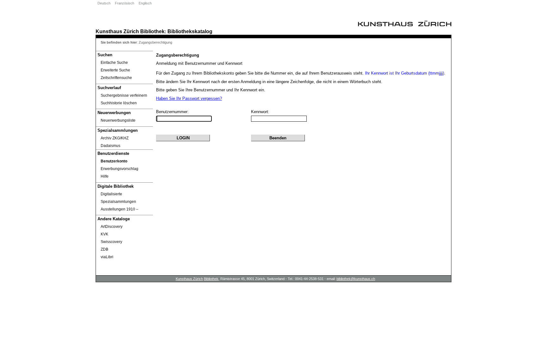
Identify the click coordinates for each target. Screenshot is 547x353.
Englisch (145, 3)
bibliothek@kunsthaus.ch (355, 279)
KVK (104, 234)
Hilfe (105, 176)
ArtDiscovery (112, 226)
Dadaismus (110, 145)
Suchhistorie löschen (119, 103)
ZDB (104, 249)
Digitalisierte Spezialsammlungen (118, 198)
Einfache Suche (114, 62)
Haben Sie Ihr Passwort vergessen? (189, 98)
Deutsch (103, 3)
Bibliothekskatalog (189, 31)
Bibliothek (152, 31)
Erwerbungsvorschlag (119, 169)
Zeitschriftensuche (116, 78)
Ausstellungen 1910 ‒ (119, 209)
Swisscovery (111, 242)
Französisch (124, 3)
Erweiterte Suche (115, 70)
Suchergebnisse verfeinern (124, 95)
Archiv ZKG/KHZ (115, 138)
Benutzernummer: (172, 111)
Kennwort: (260, 111)
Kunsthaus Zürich (117, 31)
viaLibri (107, 257)
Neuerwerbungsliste (118, 120)
